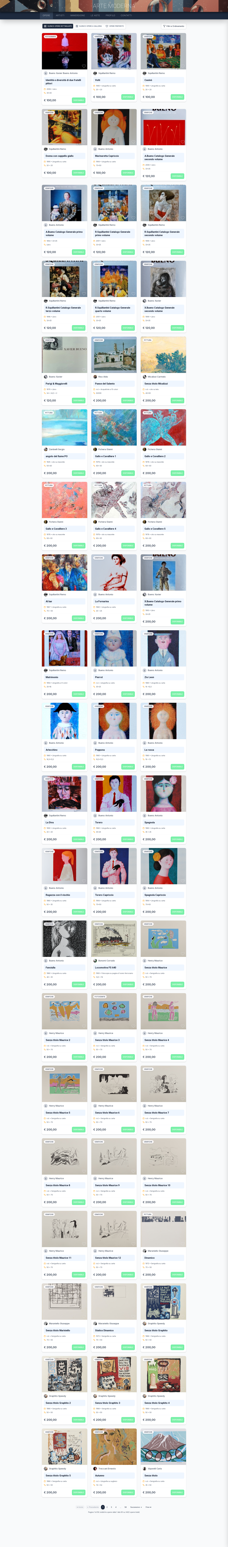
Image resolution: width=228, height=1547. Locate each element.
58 (126, 1507)
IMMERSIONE (77, 15)
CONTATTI (126, 15)
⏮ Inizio (80, 1507)
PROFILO (110, 15)
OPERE (46, 15)
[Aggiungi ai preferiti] (84, 66)
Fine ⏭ (148, 1507)
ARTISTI (60, 15)
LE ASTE (95, 15)
